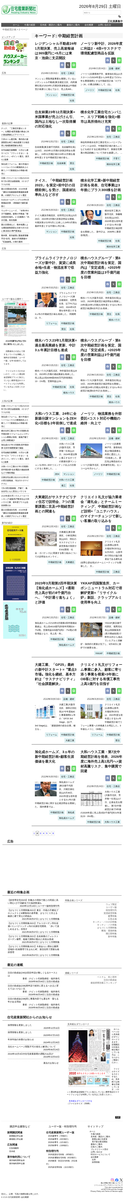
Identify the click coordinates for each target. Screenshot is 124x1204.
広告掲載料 (14, 1148)
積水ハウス (114, 320)
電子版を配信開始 (99, 1142)
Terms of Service (111, 1191)
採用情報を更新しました (20, 1025)
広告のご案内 (96, 1147)
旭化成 (71, 639)
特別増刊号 (54, 906)
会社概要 (89, 25)
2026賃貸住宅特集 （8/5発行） (61, 1154)
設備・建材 (114, 68)
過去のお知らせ (51, 1063)
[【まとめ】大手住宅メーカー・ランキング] (15, 60)
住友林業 (61, 163)
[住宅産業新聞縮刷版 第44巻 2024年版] (15, 620)
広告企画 (112, 919)
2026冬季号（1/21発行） (59, 1142)
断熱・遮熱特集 (109, 930)
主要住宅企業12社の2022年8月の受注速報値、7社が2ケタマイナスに (15, 480)
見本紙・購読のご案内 (51, 25)
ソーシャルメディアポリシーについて (108, 1185)
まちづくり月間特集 (50, 919)
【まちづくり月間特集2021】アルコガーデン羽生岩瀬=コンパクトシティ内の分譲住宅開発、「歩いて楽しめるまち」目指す (33, 926)
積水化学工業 (113, 164)
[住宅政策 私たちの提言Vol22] (15, 582)
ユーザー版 (43, 906)
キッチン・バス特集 (107, 925)
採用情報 (96, 1162)
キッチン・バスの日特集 (105, 922)
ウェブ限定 (111, 904)
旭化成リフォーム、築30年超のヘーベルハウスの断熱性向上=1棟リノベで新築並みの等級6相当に (15, 168)
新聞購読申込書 (16, 1136)
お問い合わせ (104, 25)
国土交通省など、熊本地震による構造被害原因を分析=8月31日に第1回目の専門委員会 (14, 227)
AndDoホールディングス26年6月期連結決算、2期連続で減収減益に (15, 203)
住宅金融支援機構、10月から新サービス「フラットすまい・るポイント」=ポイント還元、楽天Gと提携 (15, 154)
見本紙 (12, 1151)
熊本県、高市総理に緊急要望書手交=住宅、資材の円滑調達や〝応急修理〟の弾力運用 (14, 238)
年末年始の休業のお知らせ (21, 1039)
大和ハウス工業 (66, 480)
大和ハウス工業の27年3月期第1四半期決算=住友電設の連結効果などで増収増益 (15, 469)
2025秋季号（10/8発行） (59, 1145)
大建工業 (70, 740)
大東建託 (70, 562)
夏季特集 (112, 916)
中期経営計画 (9, 29)
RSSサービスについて (100, 1154)
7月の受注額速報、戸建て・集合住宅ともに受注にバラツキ (14, 489)
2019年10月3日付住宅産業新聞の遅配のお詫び (30, 1054)
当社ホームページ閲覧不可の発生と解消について (32, 1046)
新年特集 (112, 936)
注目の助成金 (53, 981)
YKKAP (99, 653)
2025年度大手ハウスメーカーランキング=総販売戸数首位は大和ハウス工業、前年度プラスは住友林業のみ (15, 500)
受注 (72, 163)
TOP (118, 1117)
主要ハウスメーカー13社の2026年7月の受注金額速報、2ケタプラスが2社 (15, 181)
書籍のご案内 (73, 25)
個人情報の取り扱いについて (112, 1183)
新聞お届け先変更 (99, 1139)
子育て (116, 158)
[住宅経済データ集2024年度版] (15, 543)
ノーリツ (89, 90)
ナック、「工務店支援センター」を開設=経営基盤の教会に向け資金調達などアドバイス (15, 131)
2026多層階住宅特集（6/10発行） (63, 1158)
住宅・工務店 (67, 73)
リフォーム (51, 323)
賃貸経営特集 (110, 913)
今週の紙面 (29, 25)
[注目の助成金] (15, 46)
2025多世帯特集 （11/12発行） (61, 1167)
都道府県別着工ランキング (104, 983)
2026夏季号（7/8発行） (58, 1136)
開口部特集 (111, 933)
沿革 (94, 1160)
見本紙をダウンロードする (80, 1101)
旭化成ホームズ (66, 645)
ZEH (57, 474)
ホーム (16, 25)
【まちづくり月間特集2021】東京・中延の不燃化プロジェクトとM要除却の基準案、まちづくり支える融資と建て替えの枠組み (33, 913)
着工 (63, 485)
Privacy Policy (96, 1191)
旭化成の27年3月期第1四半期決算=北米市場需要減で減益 (15, 446)
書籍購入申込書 (16, 1139)
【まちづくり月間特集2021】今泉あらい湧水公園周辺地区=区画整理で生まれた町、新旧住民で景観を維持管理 (33, 949)
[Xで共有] (68, 65)
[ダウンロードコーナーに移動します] (15, 336)
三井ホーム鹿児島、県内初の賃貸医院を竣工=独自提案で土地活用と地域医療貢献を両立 (15, 142)
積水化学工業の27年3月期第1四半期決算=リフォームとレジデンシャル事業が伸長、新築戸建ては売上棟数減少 (15, 435)
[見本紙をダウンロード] (89, 1086)
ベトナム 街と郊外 (107, 977)
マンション (51, 95)
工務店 (116, 572)
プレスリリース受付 (99, 1149)
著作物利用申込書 (17, 1163)
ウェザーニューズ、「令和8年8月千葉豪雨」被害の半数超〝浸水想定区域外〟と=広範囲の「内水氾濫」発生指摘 (15, 215)
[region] (15, 98)
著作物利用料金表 (17, 1160)
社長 (72, 100)
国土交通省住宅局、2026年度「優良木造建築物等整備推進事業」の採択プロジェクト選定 (14, 192)
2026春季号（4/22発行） (59, 1139)
